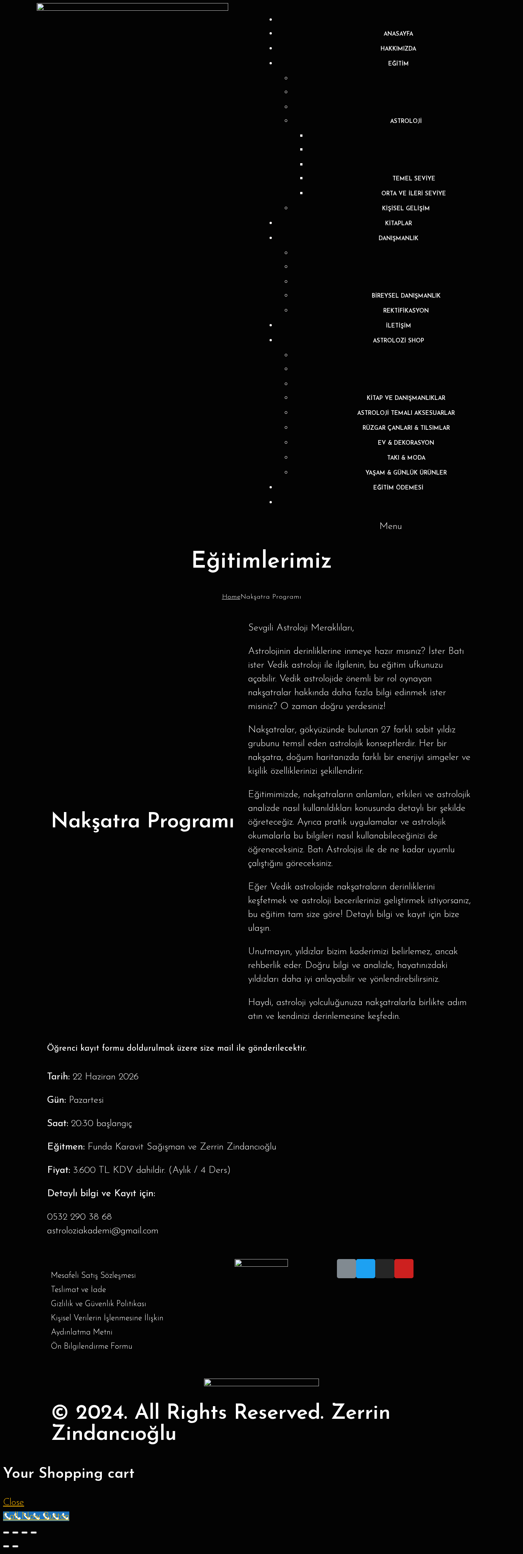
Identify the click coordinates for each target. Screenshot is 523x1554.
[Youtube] (403, 1268)
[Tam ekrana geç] (24, 1532)
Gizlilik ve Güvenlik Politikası (98, 1304)
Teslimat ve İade (78, 1290)
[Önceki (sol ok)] (6, 1546)
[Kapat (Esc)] (6, 1532)
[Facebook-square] (346, 1268)
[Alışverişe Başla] (398, 503)
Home (231, 597)
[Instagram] (384, 1268)
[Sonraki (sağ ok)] (15, 1546)
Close (13, 1502)
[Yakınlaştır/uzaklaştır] (34, 1532)
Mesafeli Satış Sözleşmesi (93, 1276)
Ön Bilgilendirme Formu (91, 1347)
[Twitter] (365, 1268)
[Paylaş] (15, 1532)
